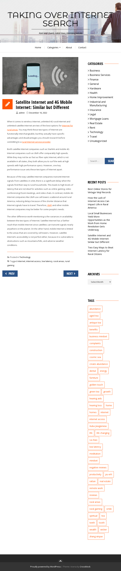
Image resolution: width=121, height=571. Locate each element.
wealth (92, 529)
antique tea (95, 322)
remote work (96, 488)
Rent (92, 127)
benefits (93, 329)
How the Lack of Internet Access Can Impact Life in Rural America (98, 202)
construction (95, 350)
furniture (93, 377)
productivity (95, 474)
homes (93, 412)
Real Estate (96, 123)
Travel (93, 136)
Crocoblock (85, 566)
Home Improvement (101, 97)
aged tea (93, 315)
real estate (105, 481)
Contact (82, 47)
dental (92, 370)
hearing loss (95, 405)
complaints (95, 343)
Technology (25, 257)
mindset (93, 460)
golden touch (96, 384)
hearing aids (95, 398)
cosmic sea (95, 357)
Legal (93, 114)
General (94, 84)
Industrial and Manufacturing (98, 103)
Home (38, 47)
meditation (95, 453)
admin (22, 112)
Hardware (95, 88)
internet (21, 261)
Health (93, 93)
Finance (94, 79)
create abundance (98, 363)
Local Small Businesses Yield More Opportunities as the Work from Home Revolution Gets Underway (100, 221)
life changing (103, 432)
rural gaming (95, 508)
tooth (102, 522)
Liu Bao (93, 439)
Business (95, 70)
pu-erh (108, 474)
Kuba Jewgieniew (98, 426)
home (109, 405)
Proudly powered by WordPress (45, 566)
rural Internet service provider (36, 141)
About (69, 47)
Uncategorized (98, 141)
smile (109, 508)
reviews (93, 495)
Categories (52, 47)
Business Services (100, 75)
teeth (92, 522)
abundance (95, 308)
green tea (94, 391)
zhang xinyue (96, 536)
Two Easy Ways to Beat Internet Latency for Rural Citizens (100, 251)
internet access (33, 261)
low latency (47, 261)
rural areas (58, 261)
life (90, 432)
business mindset (98, 336)
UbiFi (49, 205)
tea (103, 515)
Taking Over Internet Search (60, 19)
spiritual (93, 515)
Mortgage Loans (99, 118)
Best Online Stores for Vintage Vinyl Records (100, 190)
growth (107, 391)
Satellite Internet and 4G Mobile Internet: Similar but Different (99, 238)
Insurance (95, 110)
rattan (92, 481)
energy (103, 370)
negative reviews (98, 467)
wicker (103, 529)
